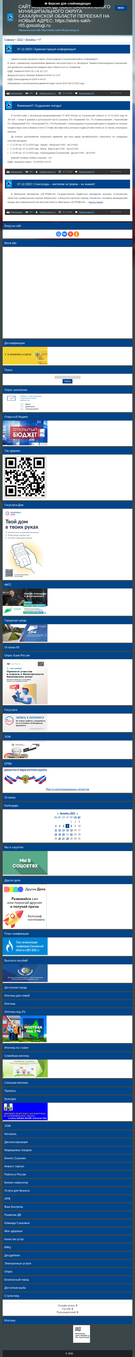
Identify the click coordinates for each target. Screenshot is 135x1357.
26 (59, 838)
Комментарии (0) (86, 93)
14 (67, 830)
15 (71, 830)
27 (63, 838)
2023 (20, 39)
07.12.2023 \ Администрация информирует (46, 49)
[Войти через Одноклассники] (76, 234)
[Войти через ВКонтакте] (64, 234)
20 (63, 834)
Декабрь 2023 (67, 813)
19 (59, 834)
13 (63, 830)
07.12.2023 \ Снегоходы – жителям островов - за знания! (56, 184)
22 (71, 834)
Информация (16, 93)
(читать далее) (95, 202)
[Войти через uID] (58, 234)
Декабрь (30, 39)
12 (59, 830)
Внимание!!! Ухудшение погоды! (39, 105)
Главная (9, 39)
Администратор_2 (48, 93)
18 (55, 834)
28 (67, 838)
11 (56, 830)
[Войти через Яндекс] (70, 234)
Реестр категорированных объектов (67, 789)
